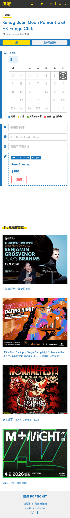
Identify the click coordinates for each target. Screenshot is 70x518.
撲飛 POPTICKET (35, 496)
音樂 (7, 15)
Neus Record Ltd (15, 34)
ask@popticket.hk (35, 508)
